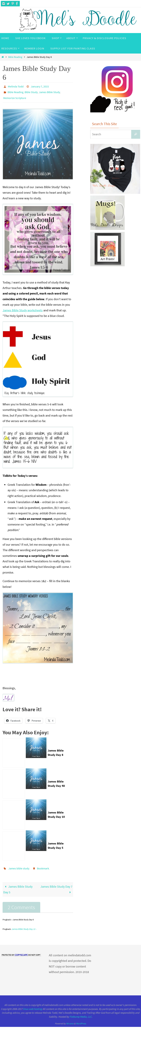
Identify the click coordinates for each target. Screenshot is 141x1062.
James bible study (18, 865)
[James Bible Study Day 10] (14, 812)
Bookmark (43, 865)
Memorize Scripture (14, 95)
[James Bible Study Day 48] (14, 781)
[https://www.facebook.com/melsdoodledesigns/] (17, 3)
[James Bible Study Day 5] (14, 843)
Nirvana (70, 1019)
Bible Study (31, 91)
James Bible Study (49, 91)
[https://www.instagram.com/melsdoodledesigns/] (3, 3)
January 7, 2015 (40, 86)
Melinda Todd (16, 86)
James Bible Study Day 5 (17, 885)
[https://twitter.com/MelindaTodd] (8, 3)
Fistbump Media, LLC (80, 1012)
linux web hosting (32, 1005)
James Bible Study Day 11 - (24, 925)
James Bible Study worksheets (23, 307)
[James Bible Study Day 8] (14, 750)
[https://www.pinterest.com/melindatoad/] (12, 3)
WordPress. (81, 1019)
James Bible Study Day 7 (56, 883)
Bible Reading (15, 57)
